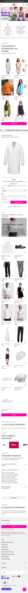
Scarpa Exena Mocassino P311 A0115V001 (6, 410)
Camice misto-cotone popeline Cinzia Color (5, 97)
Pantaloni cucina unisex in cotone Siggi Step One (19, 279)
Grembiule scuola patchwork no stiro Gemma (6, 118)
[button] (1, 4)
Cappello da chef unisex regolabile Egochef (18, 388)
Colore (2, 188)
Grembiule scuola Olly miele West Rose (19, 76)
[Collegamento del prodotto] (7, 68)
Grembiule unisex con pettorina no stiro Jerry (18, 301)
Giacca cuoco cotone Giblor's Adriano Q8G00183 (6, 322)
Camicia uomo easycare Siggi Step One (6, 301)
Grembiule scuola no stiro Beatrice (19, 97)
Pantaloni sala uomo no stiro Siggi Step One (6, 279)
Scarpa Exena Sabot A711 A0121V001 (6, 388)
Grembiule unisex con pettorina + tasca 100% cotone (5, 256)
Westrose (6, 585)
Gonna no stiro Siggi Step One (6, 366)
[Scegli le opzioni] (12, 72)
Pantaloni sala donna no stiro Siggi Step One (19, 344)
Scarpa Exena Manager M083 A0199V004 (18, 256)
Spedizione (10, 185)
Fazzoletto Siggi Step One (19, 365)
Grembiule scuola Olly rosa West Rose (6, 76)
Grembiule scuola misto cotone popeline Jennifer (19, 118)
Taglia (2, 193)
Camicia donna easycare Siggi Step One (19, 322)
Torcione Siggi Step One (6, 343)
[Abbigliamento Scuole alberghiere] (14, 227)
